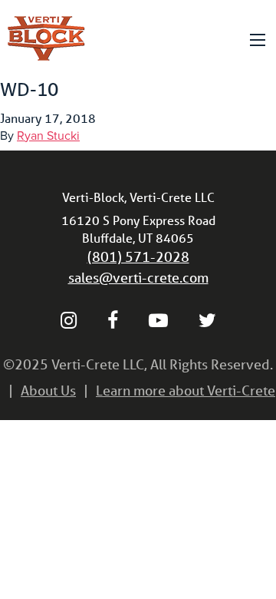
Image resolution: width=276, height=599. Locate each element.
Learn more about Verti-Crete (185, 390)
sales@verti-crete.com (138, 277)
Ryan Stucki (48, 136)
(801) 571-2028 (138, 256)
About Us (48, 390)
